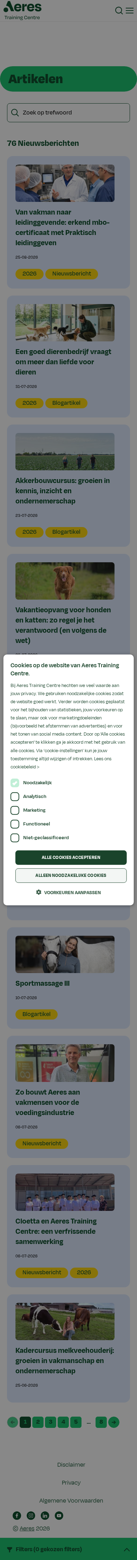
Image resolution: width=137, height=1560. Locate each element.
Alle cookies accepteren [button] (71, 857)
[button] (68, 892)
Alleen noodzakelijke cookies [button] (70, 875)
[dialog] (69, 780)
